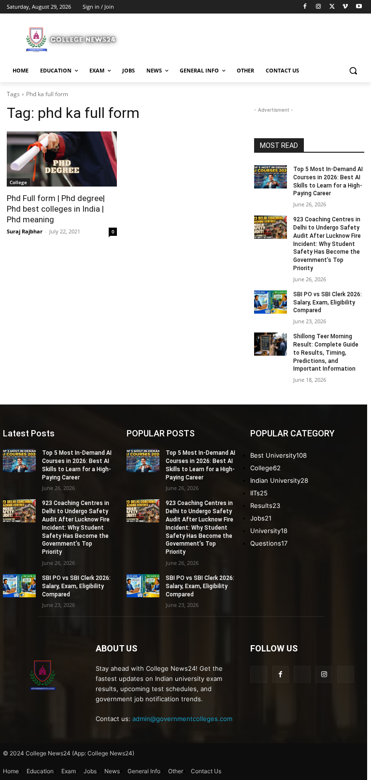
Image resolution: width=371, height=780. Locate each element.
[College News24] (72, 39)
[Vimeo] (345, 7)
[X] (332, 7)
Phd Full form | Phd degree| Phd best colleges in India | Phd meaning (56, 208)
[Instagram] (318, 7)
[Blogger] (258, 674)
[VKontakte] (345, 674)
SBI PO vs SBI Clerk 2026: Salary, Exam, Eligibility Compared (327, 302)
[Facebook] (305, 7)
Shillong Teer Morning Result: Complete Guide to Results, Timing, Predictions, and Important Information (325, 352)
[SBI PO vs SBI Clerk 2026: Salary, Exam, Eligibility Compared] (270, 302)
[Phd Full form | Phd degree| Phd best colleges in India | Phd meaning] (62, 159)
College (18, 182)
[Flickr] (302, 674)
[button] (353, 70)
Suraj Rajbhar (25, 231)
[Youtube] (358, 7)
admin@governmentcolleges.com (182, 718)
